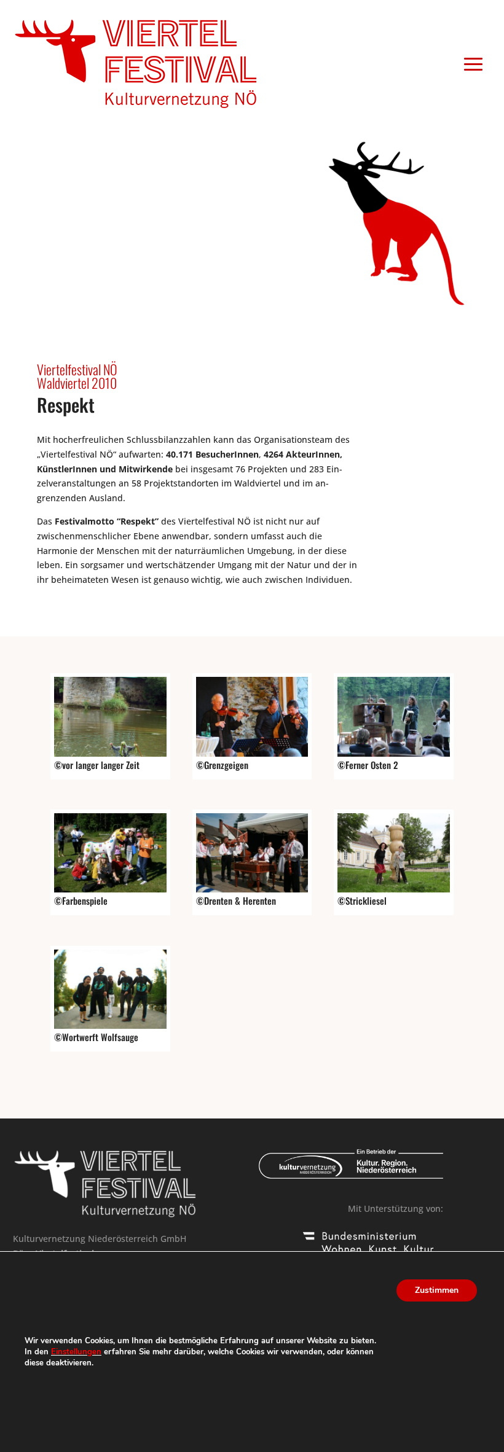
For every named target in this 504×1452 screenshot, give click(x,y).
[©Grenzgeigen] (252, 753)
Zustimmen (437, 1290)
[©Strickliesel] (393, 889)
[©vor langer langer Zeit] (110, 753)
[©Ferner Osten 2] (393, 753)
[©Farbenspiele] (110, 889)
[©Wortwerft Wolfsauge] (110, 1025)
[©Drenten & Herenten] (252, 889)
